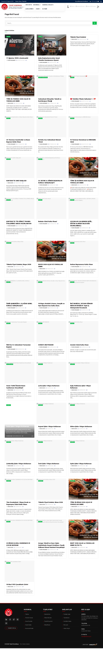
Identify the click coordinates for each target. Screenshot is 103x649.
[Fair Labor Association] (98, 7)
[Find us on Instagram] (96, 1)
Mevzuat (65, 625)
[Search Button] (95, 23)
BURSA (40, 118)
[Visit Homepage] (5, 7)
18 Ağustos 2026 (82, 39)
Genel (8, 36)
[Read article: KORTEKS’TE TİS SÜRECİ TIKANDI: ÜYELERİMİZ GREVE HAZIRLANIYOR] (19, 208)
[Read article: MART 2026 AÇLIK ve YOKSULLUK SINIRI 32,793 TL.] (83, 530)
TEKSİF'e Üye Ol (12, 628)
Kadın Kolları (28, 625)
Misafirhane (47, 625)
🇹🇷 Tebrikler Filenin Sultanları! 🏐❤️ (83, 99)
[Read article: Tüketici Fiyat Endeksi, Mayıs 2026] (19, 251)
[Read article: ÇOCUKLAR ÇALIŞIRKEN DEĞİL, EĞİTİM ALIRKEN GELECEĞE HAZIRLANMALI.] (83, 208)
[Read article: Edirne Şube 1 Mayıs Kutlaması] (83, 413)
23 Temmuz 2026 (20, 144)
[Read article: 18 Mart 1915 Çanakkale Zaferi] (19, 571)
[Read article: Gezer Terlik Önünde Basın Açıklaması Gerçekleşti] (19, 372)
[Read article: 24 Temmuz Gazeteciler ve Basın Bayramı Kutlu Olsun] (19, 126)
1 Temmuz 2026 (52, 185)
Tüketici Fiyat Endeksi (78, 37)
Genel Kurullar (28, 621)
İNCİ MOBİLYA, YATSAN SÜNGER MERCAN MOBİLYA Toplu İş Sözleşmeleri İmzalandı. (81, 306)
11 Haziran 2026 (84, 227)
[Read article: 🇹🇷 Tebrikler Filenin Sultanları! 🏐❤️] (83, 85)
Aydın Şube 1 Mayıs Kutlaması (81, 463)
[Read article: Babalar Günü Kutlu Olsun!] (51, 208)
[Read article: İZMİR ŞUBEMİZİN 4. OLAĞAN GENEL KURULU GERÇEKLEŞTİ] (19, 290)
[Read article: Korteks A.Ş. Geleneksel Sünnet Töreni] (51, 126)
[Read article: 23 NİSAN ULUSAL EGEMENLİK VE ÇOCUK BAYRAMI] (19, 530)
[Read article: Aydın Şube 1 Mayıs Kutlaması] (83, 450)
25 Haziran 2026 (21, 225)
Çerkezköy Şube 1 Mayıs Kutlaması (18, 463)
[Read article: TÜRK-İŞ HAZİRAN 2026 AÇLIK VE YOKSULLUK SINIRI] (83, 167)
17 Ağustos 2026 (21, 60)
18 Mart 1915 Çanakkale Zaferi (17, 584)
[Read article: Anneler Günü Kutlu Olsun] (83, 331)
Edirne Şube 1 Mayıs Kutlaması (81, 426)
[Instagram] (17, 619)
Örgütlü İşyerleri (48, 621)
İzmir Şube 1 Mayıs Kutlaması (48, 463)
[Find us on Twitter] (94, 1)
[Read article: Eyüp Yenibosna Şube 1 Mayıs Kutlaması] (83, 372)
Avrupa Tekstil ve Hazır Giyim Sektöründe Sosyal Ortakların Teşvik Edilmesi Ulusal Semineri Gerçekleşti (51, 545)
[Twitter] (13, 619)
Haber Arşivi (66, 628)
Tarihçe (27, 614)
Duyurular (10, 364)
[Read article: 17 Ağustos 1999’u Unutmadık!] (19, 45)
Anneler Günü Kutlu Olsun (79, 345)
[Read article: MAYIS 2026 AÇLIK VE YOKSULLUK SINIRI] (51, 251)
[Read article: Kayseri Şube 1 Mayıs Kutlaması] (51, 413)
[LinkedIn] (6, 619)
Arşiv (37, 8)
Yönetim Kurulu (29, 617)
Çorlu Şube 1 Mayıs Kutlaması (48, 386)
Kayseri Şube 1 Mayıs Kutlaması (49, 426)
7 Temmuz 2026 (17, 182)
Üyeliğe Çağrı (66, 614)
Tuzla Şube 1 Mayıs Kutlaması (17, 426)
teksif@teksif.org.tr (86, 636)
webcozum (74, 39)
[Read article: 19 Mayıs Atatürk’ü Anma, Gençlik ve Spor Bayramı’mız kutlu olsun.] (51, 290)
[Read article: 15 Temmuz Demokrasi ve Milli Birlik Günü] (83, 126)
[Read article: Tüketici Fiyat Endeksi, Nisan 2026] (51, 489)
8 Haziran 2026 (17, 266)
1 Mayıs (40, 364)
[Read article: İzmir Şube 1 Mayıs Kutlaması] (51, 450)
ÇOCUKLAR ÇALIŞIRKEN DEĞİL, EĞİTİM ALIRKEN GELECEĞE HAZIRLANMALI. (81, 224)
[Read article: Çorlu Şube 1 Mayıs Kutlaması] (51, 372)
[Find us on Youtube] (98, 1)
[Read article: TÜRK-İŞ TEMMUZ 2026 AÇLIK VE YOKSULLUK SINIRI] (19, 85)
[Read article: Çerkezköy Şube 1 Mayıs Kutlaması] (19, 450)
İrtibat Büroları (48, 617)
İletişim (44, 8)
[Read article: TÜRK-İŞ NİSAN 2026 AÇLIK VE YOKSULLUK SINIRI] (83, 489)
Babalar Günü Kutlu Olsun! (47, 221)
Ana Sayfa (29, 4)
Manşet (9, 242)
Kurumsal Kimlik (29, 628)
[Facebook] (10, 619)
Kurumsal (36, 4)
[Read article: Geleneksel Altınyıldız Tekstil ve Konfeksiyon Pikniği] (51, 85)
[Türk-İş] (72, 7)
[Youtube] (6, 623)
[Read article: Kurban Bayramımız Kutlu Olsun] (83, 251)
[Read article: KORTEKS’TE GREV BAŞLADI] (19, 167)
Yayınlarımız (66, 617)
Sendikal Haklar (47, 4)
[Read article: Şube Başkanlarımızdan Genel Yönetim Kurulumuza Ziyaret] (51, 45)
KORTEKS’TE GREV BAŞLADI (16, 181)
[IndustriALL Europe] (91, 7)
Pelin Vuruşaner (11, 60)
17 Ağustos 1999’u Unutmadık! (17, 58)
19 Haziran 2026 (52, 223)
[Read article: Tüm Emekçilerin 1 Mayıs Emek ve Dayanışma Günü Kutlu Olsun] (19, 489)
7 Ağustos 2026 (52, 62)
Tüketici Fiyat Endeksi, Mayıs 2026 (18, 264)
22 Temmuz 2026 (52, 144)
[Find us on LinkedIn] (90, 1)
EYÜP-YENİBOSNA (43, 77)
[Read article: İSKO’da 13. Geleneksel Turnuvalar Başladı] (19, 331)
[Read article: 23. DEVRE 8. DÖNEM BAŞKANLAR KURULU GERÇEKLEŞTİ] (51, 167)
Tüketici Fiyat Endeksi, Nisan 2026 (50, 502)
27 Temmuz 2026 (52, 103)
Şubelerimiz (29, 8)
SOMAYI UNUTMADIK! (46, 345)
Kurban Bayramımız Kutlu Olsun (81, 264)
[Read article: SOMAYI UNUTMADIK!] (51, 331)
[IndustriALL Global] (80, 7)
